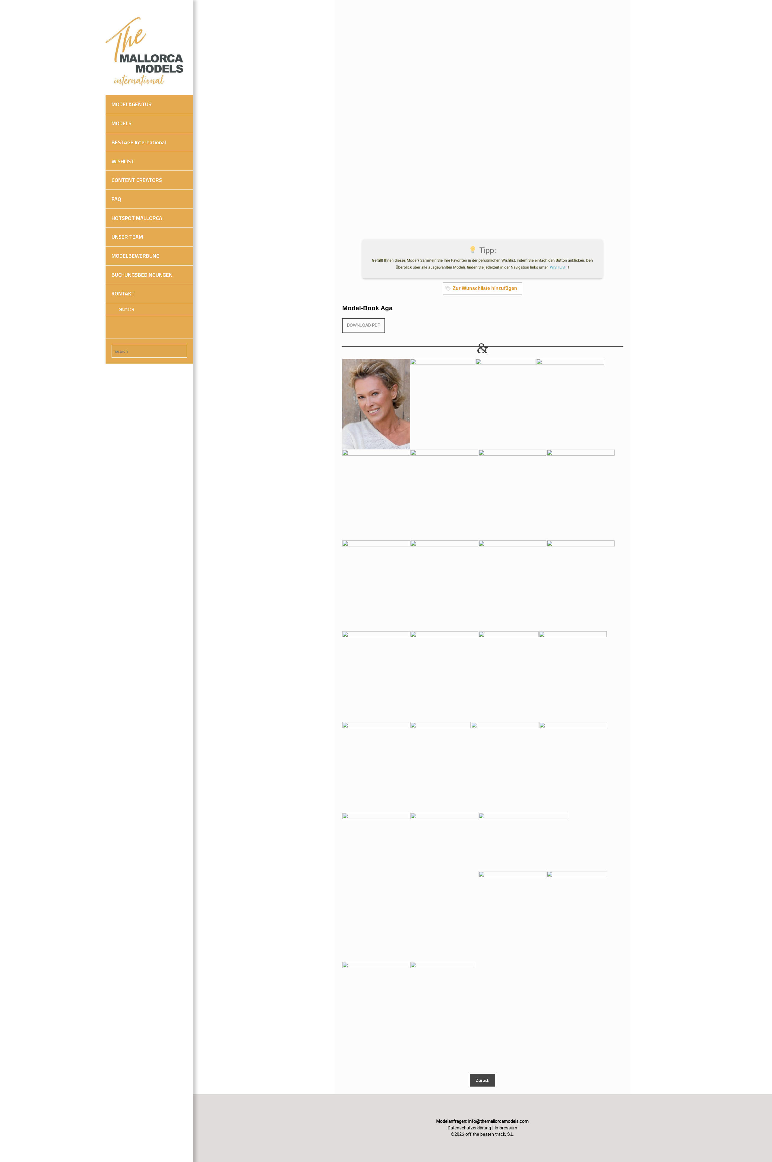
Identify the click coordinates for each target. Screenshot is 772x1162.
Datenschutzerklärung (469, 1128)
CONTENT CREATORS (137, 180)
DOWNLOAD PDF (363, 325)
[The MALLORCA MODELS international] (146, 51)
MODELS (121, 123)
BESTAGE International (139, 142)
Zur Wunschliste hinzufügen (485, 288)
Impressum (506, 1128)
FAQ (116, 199)
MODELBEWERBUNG (136, 256)
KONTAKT (123, 293)
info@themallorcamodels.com (498, 1121)
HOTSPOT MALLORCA (137, 218)
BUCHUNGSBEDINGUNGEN (142, 275)
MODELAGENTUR (132, 104)
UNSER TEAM (127, 237)
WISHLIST (123, 161)
